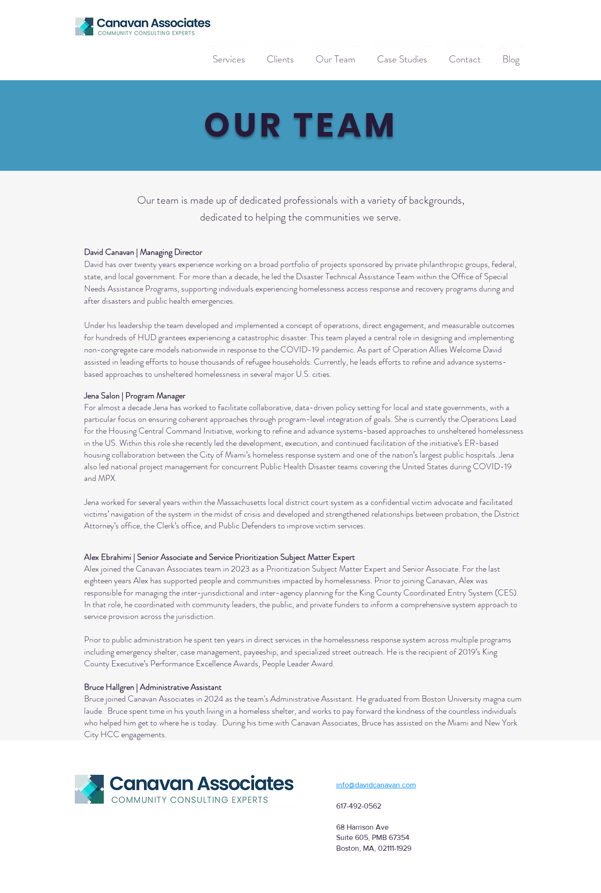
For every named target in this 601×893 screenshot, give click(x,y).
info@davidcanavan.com (376, 785)
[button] (229, 55)
